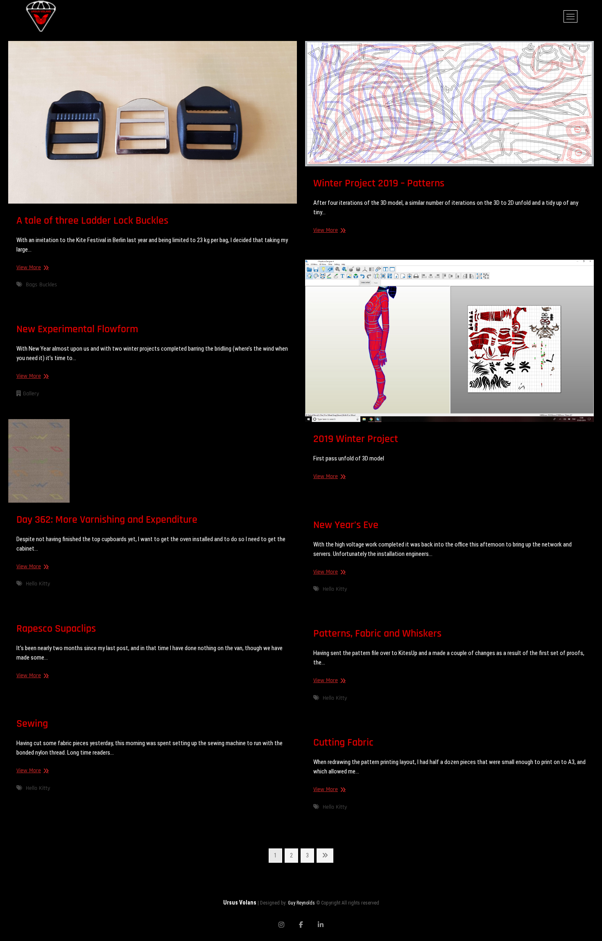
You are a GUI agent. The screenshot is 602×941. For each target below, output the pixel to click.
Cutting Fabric (343, 742)
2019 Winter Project (355, 439)
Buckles (48, 284)
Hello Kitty (38, 583)
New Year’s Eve (345, 525)
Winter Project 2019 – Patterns (378, 183)
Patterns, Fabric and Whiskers (377, 633)
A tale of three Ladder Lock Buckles (92, 220)
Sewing (32, 723)
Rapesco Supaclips (56, 628)
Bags (31, 284)
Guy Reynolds (301, 903)
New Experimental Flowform (77, 329)
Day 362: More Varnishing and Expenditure (106, 519)
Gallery (31, 393)
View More (31, 267)
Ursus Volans (239, 902)
